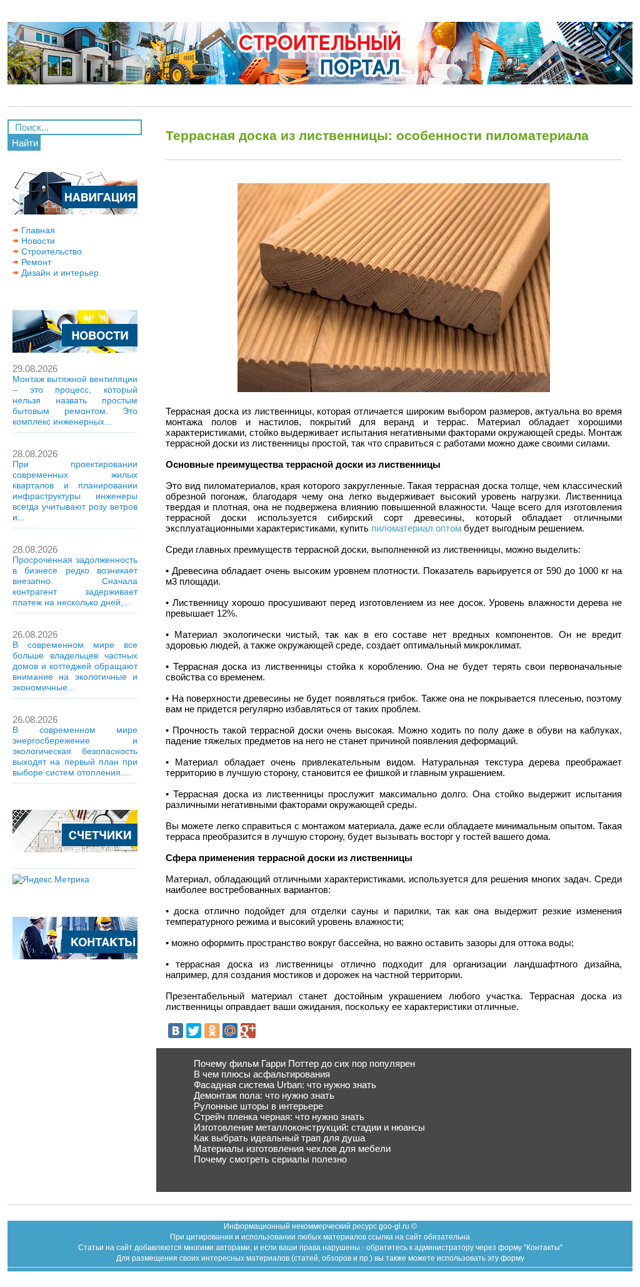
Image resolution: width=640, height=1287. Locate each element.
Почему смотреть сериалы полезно (270, 1159)
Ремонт (35, 262)
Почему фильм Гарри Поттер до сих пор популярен (304, 1063)
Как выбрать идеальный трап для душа (279, 1138)
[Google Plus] (248, 1030)
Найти (25, 143)
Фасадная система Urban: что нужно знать (285, 1084)
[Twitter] (193, 1030)
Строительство (50, 251)
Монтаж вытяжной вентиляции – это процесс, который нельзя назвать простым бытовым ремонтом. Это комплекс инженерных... (75, 400)
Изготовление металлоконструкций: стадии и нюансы (309, 1127)
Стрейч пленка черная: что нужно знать (279, 1116)
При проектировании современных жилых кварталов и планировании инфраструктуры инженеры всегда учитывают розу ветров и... (75, 490)
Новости (37, 241)
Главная (37, 230)
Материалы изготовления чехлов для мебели (292, 1148)
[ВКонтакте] (175, 1030)
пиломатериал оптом (416, 528)
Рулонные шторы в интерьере (258, 1106)
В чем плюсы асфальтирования (262, 1074)
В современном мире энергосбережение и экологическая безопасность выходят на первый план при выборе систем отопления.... (75, 751)
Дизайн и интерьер (59, 273)
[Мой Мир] (230, 1030)
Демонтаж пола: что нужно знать (264, 1095)
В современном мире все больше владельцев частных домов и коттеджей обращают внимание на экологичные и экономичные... (75, 666)
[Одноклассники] (211, 1030)
